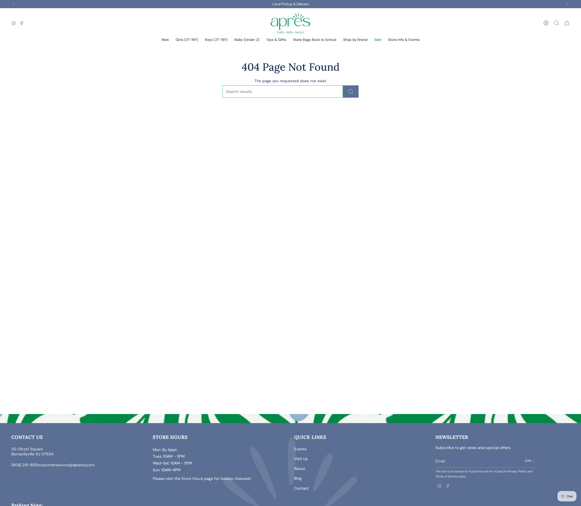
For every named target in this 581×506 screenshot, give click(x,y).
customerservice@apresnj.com (66, 464)
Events (300, 448)
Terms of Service (447, 476)
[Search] (351, 91)
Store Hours (192, 478)
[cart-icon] (567, 23)
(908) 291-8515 (24, 464)
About (299, 468)
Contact (301, 488)
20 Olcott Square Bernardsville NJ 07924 (32, 451)
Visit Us (301, 458)
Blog (298, 478)
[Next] (568, 4)
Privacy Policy (517, 471)
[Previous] (13, 4)
